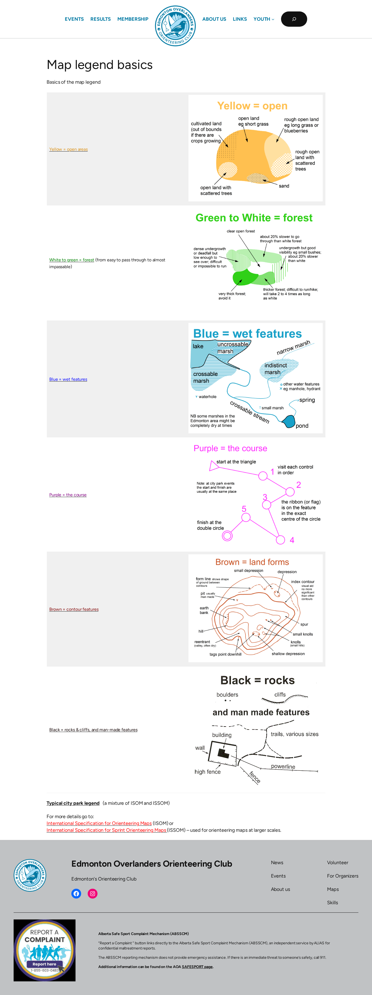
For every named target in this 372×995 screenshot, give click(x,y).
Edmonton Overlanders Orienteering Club (151, 863)
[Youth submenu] (273, 19)
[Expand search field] (294, 19)
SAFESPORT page (197, 966)
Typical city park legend (73, 803)
